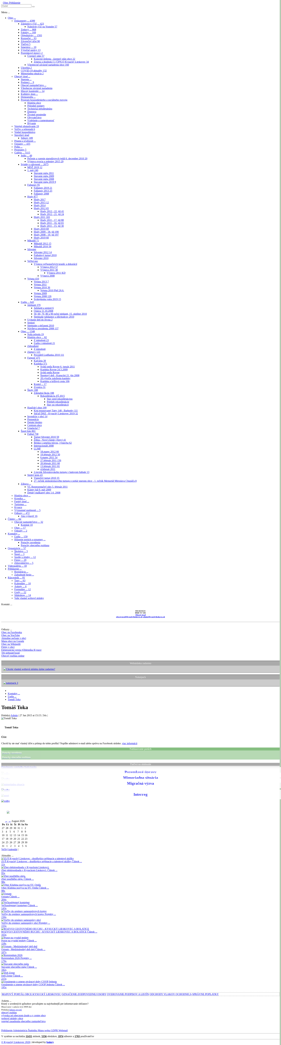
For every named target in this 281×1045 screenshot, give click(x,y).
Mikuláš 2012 (42, 243)
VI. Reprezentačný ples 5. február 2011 (47, 486)
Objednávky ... (31, 35)
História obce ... (37, 337)
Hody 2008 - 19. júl (46, 234)
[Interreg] (5, 801)
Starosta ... (26, 79)
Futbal (32, 434)
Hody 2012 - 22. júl (52, 211)
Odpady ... (20, 530)
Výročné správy (30, 50)
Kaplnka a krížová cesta (54, 381)
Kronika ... (19, 498)
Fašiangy (33, 185)
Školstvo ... (21, 551)
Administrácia (20, 1030)
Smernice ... (28, 47)
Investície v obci (37, 416)
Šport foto (28, 431)
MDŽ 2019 (34, 167)
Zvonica (40, 387)
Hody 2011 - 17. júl (52, 220)
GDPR (54, 1030)
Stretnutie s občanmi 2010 (40, 325)
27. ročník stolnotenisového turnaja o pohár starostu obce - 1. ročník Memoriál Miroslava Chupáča (85, 481)
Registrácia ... (21, 571)
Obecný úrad (140, 615)
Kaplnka (40, 363)
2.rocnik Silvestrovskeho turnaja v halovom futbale (61, 472)
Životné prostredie (36, 114)
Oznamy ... (22, 143)
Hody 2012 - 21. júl (52, 214)
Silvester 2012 (43, 252)
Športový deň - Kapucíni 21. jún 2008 (59, 375)
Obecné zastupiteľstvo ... (33, 85)
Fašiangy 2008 (41, 193)
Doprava (31, 111)
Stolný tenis (35, 475)
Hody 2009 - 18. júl (46, 231)
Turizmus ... (20, 504)
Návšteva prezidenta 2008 (43, 328)
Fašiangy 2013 (43, 190)
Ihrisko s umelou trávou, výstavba (53, 442)
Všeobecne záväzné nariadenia (36, 88)
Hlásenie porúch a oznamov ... (30, 539)
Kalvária (40, 360)
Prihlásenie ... (15, 568)
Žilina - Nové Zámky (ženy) (50, 439)
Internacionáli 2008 (44, 445)
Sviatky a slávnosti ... (34, 164)
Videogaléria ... (17, 566)
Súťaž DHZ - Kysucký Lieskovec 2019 (56, 413)
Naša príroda (35, 334)
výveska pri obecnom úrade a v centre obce (23, 1015)
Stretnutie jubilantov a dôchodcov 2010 (54, 316)
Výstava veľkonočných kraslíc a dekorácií (55, 264)
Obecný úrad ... (22, 76)
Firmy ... (20, 560)
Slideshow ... (22, 595)
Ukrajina (26, 67)
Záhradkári (33, 346)
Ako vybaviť (29, 516)
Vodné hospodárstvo (24, 132)
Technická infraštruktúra (39, 108)
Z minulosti (41, 340)
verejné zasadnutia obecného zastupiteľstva (23, 1021)
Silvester (31, 249)
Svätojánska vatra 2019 (47, 299)
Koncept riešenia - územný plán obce (54, 58)
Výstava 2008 (47, 275)
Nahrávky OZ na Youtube (42, 26)
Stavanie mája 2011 (44, 173)
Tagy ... (19, 580)
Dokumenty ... (24, 20)
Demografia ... (28, 97)
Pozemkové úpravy (32, 53)
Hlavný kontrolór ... (32, 91)
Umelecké (33, 428)
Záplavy (33, 352)
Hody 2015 (41, 202)
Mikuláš (33, 240)
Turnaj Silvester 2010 (46, 437)
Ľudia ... (27, 302)
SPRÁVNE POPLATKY (205, 994)
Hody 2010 (41, 228)
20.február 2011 (50, 463)
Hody (32, 196)
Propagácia (33, 419)
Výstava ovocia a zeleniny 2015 (45, 161)
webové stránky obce (12, 1018)
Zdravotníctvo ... (23, 563)
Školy (32, 390)
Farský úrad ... (21, 501)
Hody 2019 (41, 237)
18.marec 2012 (49, 451)
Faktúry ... (28, 32)
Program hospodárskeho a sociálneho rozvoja (44, 100)
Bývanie (31, 123)
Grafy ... (20, 592)
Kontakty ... (14, 533)
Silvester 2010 (41, 258)
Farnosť (33, 357)
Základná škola (44, 393)
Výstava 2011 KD (56, 272)
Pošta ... (18, 146)
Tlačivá (25, 44)
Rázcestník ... (16, 577)
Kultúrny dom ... (29, 94)
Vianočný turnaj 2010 (46, 478)
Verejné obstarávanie (26, 126)
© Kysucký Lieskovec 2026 (15, 1042)
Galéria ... (22, 152)
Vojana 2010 (42, 287)
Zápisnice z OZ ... (32, 23)
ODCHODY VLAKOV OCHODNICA (171, 994)
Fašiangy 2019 (43, 187)
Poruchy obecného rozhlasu (35, 545)
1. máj (32, 170)
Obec (5, 2)
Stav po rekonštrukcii (58, 404)
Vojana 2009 (40, 293)
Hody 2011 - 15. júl (52, 226)
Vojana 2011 (40, 284)
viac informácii (129, 743)
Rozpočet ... (28, 38)
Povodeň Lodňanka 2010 (49, 354)
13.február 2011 (50, 466)
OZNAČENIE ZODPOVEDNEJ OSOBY (84, 994)
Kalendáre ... (22, 583)
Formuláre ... (22, 589)
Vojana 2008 (42, 296)
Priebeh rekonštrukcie (58, 401)
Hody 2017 (40, 199)
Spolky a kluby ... (25, 557)
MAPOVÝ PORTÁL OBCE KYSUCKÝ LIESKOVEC (31, 994)
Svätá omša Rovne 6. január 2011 (57, 366)
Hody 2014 (40, 205)
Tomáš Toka (14, 699)
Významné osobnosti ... (27, 510)
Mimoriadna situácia (32, 73)
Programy (20, 149)
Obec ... (12, 17)
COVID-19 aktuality (34, 70)
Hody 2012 (41, 208)
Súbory (27, 138)
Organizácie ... (17, 548)
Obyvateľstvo (34, 117)
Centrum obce (34, 425)
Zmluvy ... (28, 29)
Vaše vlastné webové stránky (29, 598)
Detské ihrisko (34, 422)
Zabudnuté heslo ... (24, 574)
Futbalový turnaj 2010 (45, 255)
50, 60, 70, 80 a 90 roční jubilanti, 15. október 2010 (60, 313)
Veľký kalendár (9, 849)
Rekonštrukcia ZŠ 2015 (52, 396)
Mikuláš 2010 (42, 246)
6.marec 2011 (48, 457)
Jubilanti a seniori (44, 308)
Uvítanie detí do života (40, 319)
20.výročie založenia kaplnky (55, 378)
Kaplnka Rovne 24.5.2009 (54, 369)
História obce (34, 102)
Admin (14, 715)
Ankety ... (20, 586)
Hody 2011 (42, 217)
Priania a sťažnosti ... (25, 141)
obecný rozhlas (9, 1012)
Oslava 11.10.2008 (43, 311)
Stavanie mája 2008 (44, 179)
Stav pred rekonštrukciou (60, 398)
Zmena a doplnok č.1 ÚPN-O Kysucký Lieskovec (61, 61)
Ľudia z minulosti (44, 343)
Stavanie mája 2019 (45, 182)
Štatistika (32, 1030)
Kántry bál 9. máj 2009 (39, 489)
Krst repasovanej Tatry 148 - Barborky (56, 410)
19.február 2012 (50, 454)
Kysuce (18, 507)
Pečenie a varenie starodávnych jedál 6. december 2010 (57, 158)
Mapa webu (43, 1030)
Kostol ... (40, 384)
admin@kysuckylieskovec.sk (154, 617)
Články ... (14, 519)
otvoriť (19, 1010)
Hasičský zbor (37, 407)
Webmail (63, 1030)
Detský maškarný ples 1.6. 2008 (43, 492)
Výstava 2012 (49, 267)
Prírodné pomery (36, 105)
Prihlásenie (14, 2)
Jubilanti (33, 305)
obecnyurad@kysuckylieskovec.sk (129, 617)
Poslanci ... (27, 82)
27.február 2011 (50, 460)
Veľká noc (32, 261)
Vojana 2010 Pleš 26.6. (52, 290)
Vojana (33, 278)
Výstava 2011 (49, 269)
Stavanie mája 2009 (44, 176)
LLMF (37, 448)
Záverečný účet (30, 41)
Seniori (31, 322)
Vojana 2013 (41, 281)
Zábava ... (26, 483)
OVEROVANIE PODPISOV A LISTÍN (128, 994)
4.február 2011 (47, 469)
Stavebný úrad (21, 135)
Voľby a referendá (24, 129)
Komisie (27, 524)
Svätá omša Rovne (50, 372)
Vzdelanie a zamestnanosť (40, 120)
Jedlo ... (26, 155)
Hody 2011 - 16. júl (52, 223)
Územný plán (35, 56)
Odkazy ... (22, 513)
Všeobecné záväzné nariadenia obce (48, 64)
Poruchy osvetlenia (30, 542)
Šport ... (19, 554)
